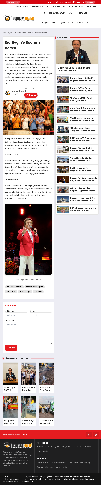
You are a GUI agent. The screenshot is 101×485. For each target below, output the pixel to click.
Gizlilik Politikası (22, 6)
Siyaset (72, 13)
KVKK (81, 6)
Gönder (11, 347)
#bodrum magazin (34, 287)
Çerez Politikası (37, 6)
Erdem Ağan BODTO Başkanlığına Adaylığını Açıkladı (64, 2)
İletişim (96, 6)
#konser (38, 291)
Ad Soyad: (9, 311)
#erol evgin (25, 291)
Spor (70, 22)
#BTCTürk (11, 291)
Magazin (83, 13)
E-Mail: (32, 311)
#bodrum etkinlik (14, 287)
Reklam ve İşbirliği (53, 6)
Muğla (80, 22)
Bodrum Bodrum (57, 13)
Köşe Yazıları (48, 22)
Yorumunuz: (10, 320)
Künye (88, 6)
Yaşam (62, 22)
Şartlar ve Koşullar (69, 6)
